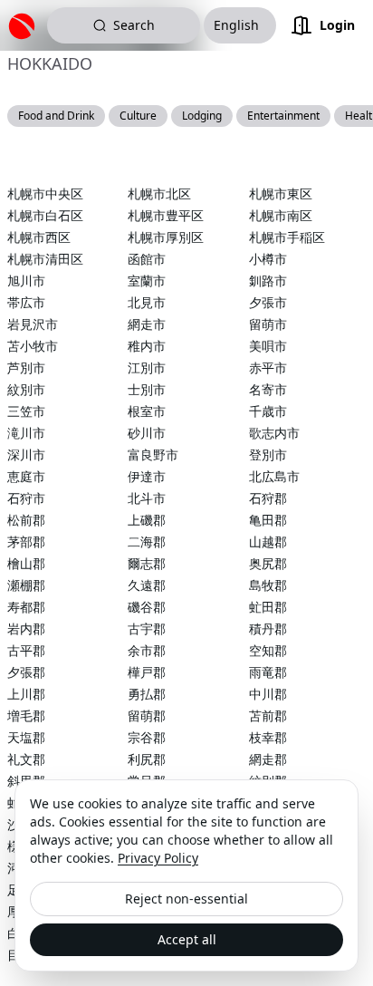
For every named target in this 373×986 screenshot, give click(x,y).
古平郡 (26, 650)
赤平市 (268, 367)
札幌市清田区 (45, 258)
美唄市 (268, 345)
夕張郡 (26, 672)
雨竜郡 (268, 672)
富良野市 (153, 454)
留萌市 (268, 324)
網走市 (147, 324)
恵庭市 (26, 476)
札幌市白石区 (45, 215)
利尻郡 (147, 759)
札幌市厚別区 (166, 237)
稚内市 (147, 345)
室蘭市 (147, 280)
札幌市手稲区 (287, 237)
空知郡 (268, 650)
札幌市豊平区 (166, 215)
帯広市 (26, 302)
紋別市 (26, 389)
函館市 (147, 258)
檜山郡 (26, 563)
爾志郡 (147, 563)
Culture (138, 115)
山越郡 (268, 541)
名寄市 (268, 389)
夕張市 (268, 302)
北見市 (147, 302)
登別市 (268, 454)
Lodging (202, 115)
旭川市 (26, 280)
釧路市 (268, 280)
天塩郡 (26, 737)
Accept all (187, 939)
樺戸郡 (147, 672)
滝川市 (26, 432)
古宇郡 (147, 628)
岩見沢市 (32, 324)
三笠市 (26, 411)
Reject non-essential (186, 898)
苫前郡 (268, 715)
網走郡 (268, 759)
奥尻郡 (268, 563)
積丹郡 (268, 628)
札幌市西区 (39, 237)
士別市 (147, 389)
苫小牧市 (32, 345)
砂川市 (147, 432)
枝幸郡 (268, 737)
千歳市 (268, 411)
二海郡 (147, 541)
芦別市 (26, 367)
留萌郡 (147, 715)
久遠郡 (147, 585)
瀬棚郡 (26, 585)
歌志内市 (274, 432)
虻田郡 (268, 606)
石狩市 (26, 498)
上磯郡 (147, 519)
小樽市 (268, 258)
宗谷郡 (147, 737)
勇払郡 (147, 693)
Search (134, 25)
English (236, 25)
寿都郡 (26, 606)
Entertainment (283, 115)
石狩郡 (268, 498)
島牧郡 (268, 585)
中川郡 (268, 693)
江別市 (147, 367)
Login (337, 25)
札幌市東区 (280, 193)
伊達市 (147, 476)
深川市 (26, 454)
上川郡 (26, 693)
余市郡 (147, 650)
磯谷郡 (147, 606)
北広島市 (274, 476)
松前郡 (26, 519)
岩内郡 (26, 628)
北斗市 (147, 498)
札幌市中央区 (45, 193)
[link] (25, 25)
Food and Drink (56, 115)
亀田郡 (268, 519)
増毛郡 (26, 715)
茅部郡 (26, 541)
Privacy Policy (158, 857)
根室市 (147, 411)
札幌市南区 (280, 215)
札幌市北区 (159, 193)
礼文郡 (26, 759)
